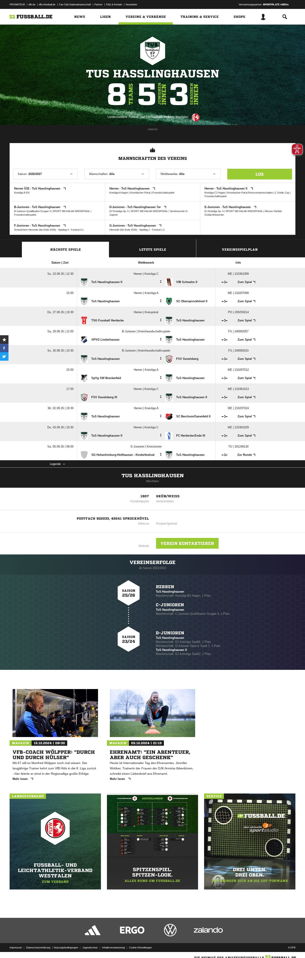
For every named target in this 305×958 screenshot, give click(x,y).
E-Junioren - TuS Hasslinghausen (228, 207)
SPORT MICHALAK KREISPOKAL (71, 211)
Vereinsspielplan (240, 249)
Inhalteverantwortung (113, 947)
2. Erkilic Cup (282, 192)
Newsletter (131, 4)
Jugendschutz (90, 947)
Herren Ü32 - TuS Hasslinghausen (37, 188)
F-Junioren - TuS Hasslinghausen (37, 225)
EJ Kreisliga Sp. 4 (214, 211)
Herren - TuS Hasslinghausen (129, 188)
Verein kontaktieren (187, 543)
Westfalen (152, 481)
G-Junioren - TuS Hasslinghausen (133, 225)
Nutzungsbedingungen (66, 947)
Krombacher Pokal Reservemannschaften (250, 192)
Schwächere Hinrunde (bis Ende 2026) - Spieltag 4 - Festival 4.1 (49, 229)
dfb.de (32, 4)
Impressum (16, 947)
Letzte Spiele (152, 249)
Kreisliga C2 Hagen (215, 192)
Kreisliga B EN (21, 192)
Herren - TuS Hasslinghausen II (226, 188)
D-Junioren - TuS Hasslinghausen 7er (135, 207)
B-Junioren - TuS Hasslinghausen (37, 207)
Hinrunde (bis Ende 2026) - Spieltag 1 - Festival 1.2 (137, 229)
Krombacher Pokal (140, 192)
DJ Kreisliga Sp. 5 (119, 211)
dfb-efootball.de (47, 4)
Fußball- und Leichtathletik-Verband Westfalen (158, 117)
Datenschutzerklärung (38, 947)
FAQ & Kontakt (114, 4)
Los (259, 174)
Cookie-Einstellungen (140, 947)
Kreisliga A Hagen (118, 192)
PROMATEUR (17, 4)
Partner (98, 4)
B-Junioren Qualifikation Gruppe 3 (32, 211)
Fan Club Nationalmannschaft (75, 4)
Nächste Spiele (65, 249)
